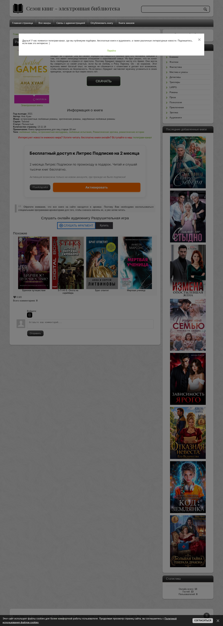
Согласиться (202, 620)
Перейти (111, 50)
